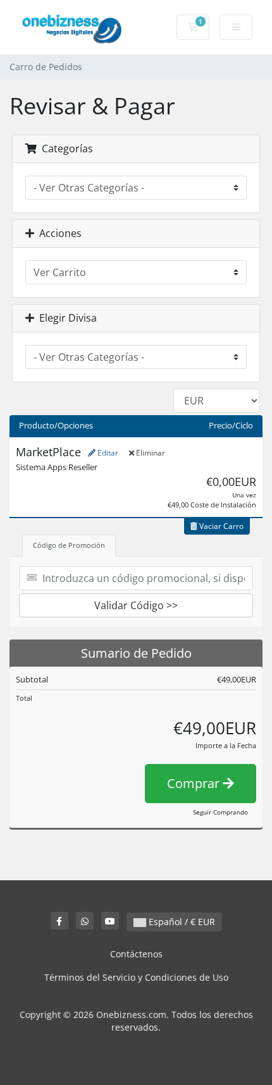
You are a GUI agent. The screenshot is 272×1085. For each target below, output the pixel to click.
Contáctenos (136, 954)
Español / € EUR (180, 922)
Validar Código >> (136, 605)
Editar (107, 452)
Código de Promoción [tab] (69, 545)
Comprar (195, 783)
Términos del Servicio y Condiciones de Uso (136, 977)
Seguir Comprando (220, 812)
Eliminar (149, 452)
